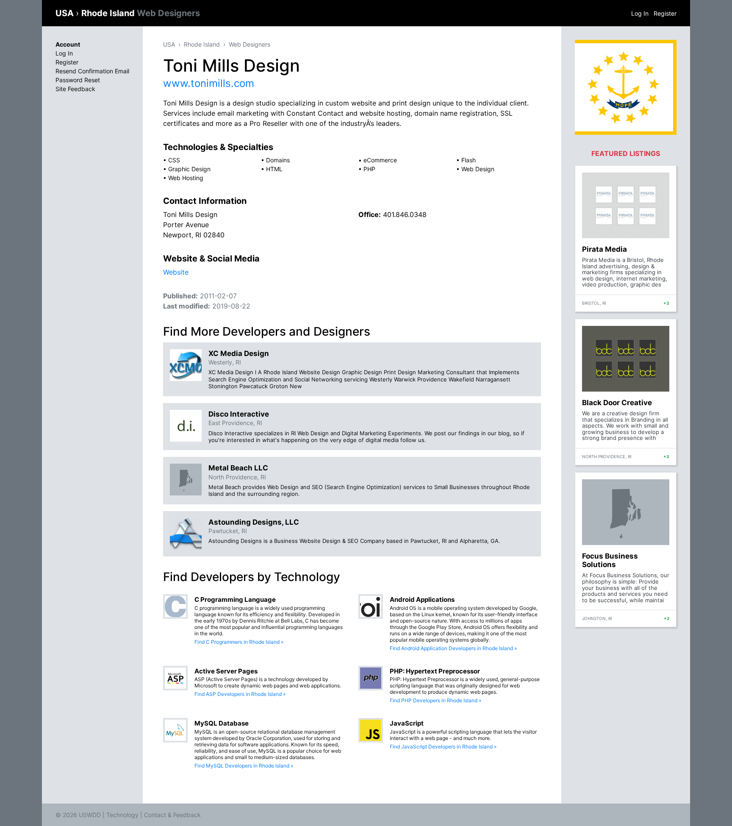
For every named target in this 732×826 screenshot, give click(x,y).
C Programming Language (235, 599)
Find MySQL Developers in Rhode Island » (243, 765)
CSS (174, 160)
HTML (274, 168)
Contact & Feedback (172, 814)
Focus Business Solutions (610, 560)
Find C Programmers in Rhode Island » (238, 642)
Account (67, 44)
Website (176, 272)
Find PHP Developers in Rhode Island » (435, 700)
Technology (122, 814)
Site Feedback (75, 88)
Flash (468, 160)
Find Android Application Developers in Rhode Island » (453, 648)
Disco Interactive (238, 414)
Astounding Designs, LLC (253, 522)
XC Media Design (238, 353)
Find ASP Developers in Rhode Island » (240, 694)
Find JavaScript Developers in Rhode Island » (443, 746)
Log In (640, 13)
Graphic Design (189, 168)
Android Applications (422, 599)
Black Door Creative (617, 402)
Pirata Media (604, 249)
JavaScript (407, 723)
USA (65, 13)
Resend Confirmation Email (92, 71)
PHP (369, 168)
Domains (278, 160)
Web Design (477, 168)
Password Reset (77, 79)
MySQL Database (221, 723)
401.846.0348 (405, 214)
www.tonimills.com (208, 83)
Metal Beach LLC (238, 468)
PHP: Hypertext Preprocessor (435, 671)
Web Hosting (185, 177)
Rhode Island (140, 13)
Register (665, 13)
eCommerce (380, 160)
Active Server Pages (226, 671)
